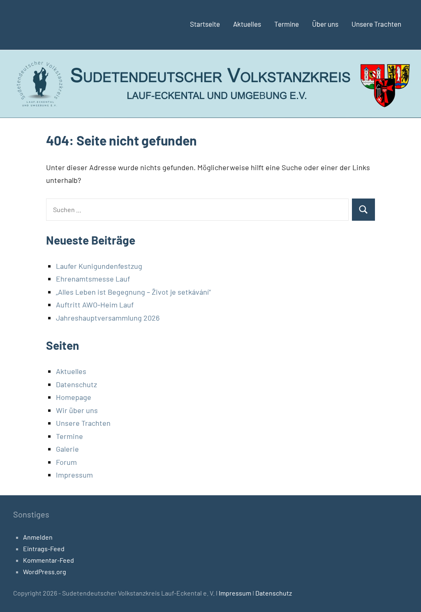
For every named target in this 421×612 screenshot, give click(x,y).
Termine (286, 24)
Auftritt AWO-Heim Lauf (95, 304)
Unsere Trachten (376, 24)
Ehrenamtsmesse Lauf (93, 278)
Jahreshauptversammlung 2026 (108, 317)
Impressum (74, 474)
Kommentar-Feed (48, 560)
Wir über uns (77, 410)
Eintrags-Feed (44, 548)
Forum (66, 462)
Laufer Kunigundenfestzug (99, 265)
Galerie (67, 448)
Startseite (205, 24)
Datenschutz (76, 384)
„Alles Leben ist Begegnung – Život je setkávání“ (133, 291)
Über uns (325, 24)
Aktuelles (247, 24)
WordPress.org (44, 571)
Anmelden (38, 537)
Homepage (73, 397)
